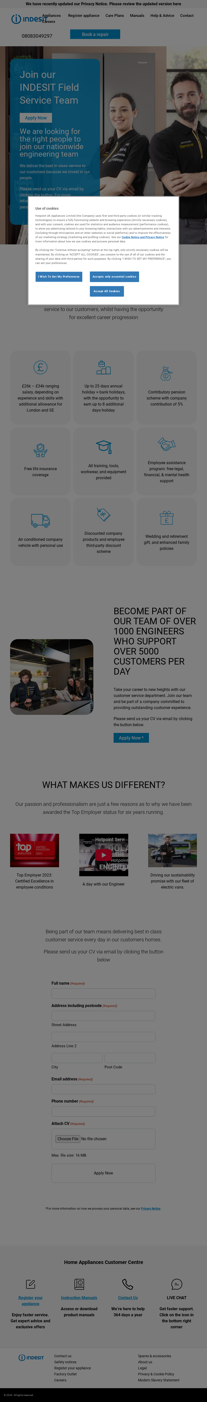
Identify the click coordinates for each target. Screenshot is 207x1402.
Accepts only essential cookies (114, 276)
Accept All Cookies (107, 291)
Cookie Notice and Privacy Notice (143, 237)
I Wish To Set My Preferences (59, 276)
